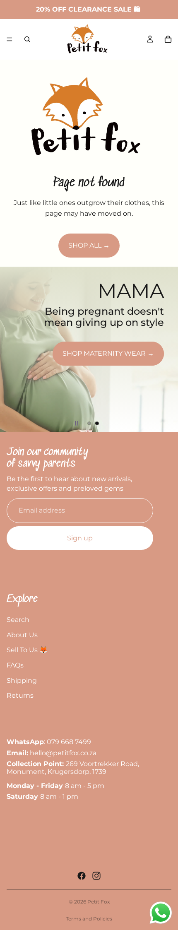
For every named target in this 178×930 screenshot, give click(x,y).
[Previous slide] (13, 349)
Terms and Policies (89, 919)
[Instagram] (96, 876)
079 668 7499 (69, 742)
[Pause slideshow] (76, 423)
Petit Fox (98, 902)
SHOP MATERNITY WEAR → (108, 353)
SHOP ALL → (89, 245)
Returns (20, 695)
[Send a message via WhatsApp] (161, 913)
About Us (22, 635)
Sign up (80, 538)
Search (18, 620)
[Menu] (9, 39)
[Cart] (168, 39)
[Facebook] (82, 876)
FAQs (15, 665)
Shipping (22, 680)
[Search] (27, 39)
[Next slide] (165, 349)
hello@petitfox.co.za (63, 753)
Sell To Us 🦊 (27, 650)
